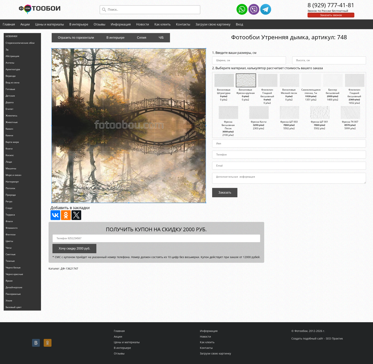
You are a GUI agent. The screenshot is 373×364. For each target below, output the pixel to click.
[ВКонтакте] (55, 215)
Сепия (141, 37)
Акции (25, 24)
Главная (9, 24)
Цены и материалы (49, 24)
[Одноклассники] (66, 215)
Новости (142, 24)
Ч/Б (161, 37)
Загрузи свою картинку (213, 24)
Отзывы (99, 24)
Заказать (224, 192)
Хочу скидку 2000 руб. (74, 248)
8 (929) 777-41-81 (331, 5)
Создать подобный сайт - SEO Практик (317, 338)
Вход (239, 24)
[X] (76, 215)
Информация (121, 24)
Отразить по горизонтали (76, 37)
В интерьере (78, 24)
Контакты (183, 24)
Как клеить (162, 24)
